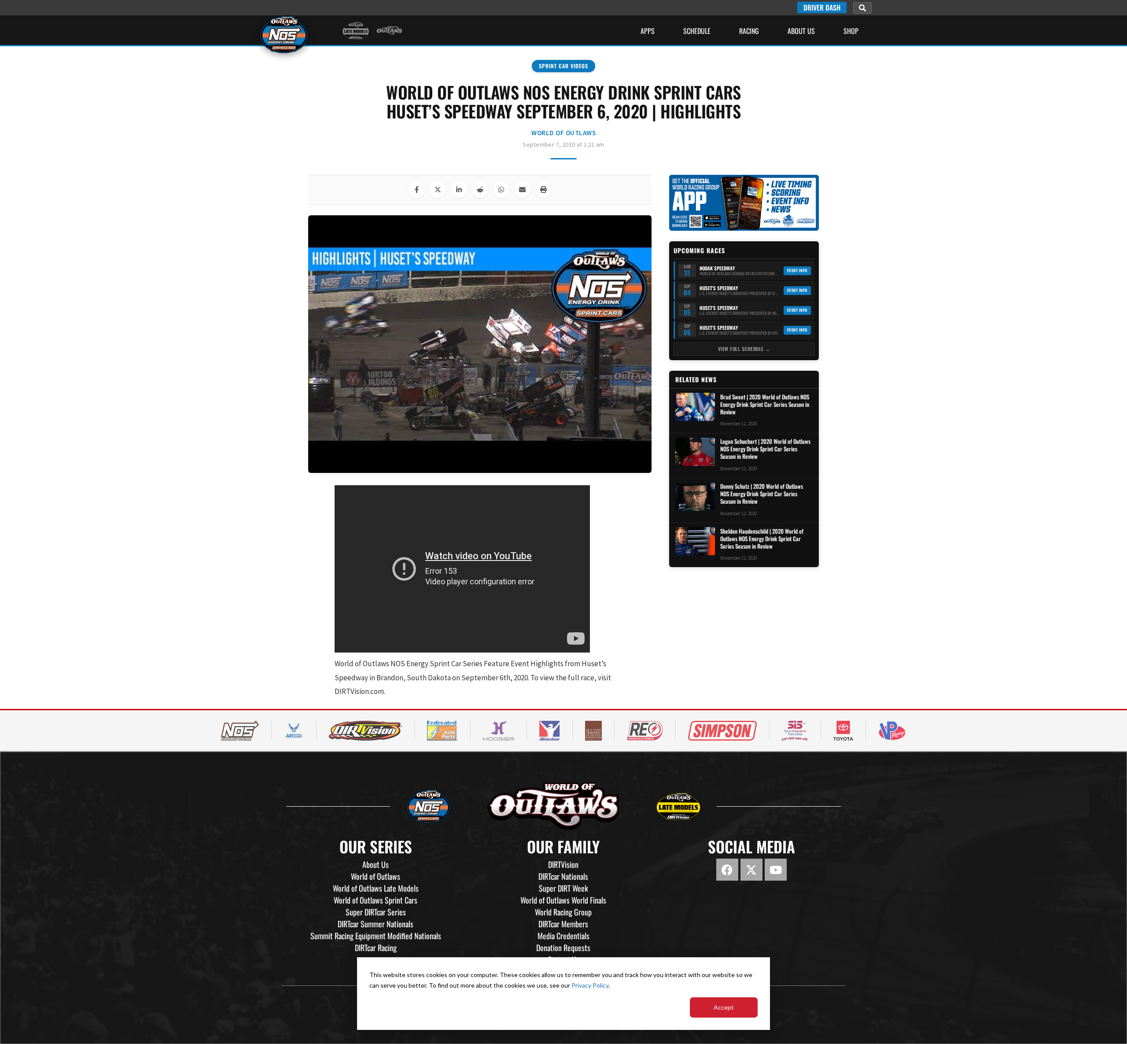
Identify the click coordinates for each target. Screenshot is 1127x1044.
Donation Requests (563, 947)
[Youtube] (776, 870)
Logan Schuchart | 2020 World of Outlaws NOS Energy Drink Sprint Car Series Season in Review (765, 449)
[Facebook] (727, 870)
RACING (749, 31)
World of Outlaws (563, 133)
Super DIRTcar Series (376, 912)
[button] (862, 8)
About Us (801, 31)
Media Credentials (563, 935)
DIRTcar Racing (376, 947)
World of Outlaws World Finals (563, 900)
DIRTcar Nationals (563, 876)
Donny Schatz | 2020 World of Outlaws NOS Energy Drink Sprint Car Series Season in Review (761, 494)
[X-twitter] (751, 870)
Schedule (697, 31)
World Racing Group (563, 912)
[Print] (543, 189)
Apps (648, 31)
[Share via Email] (522, 189)
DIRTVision (563, 864)
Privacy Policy (589, 985)
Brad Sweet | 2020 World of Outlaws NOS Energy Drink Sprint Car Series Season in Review (764, 404)
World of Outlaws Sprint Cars (375, 900)
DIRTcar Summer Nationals (375, 924)
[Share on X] (437, 189)
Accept (724, 1007)
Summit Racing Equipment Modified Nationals (375, 935)
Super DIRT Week (563, 888)
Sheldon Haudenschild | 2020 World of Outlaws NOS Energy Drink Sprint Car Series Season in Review (761, 538)
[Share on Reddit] (479, 189)
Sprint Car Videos (563, 66)
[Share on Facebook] (416, 189)
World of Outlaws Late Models (376, 888)
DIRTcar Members (563, 924)
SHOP (850, 31)
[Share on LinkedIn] (458, 189)
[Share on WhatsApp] (501, 189)
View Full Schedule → (744, 348)
